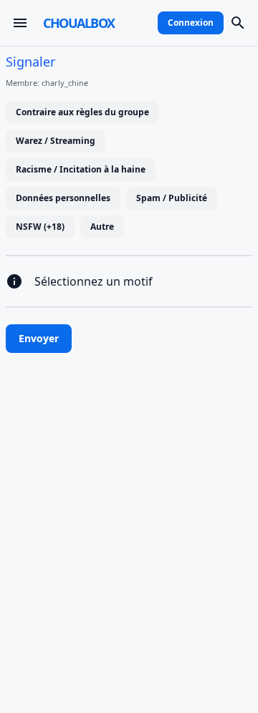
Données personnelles (63, 198)
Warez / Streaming (55, 141)
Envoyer (39, 338)
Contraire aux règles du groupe (82, 112)
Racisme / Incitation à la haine (80, 169)
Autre (102, 226)
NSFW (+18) (40, 226)
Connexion (191, 22)
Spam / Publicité (171, 198)
